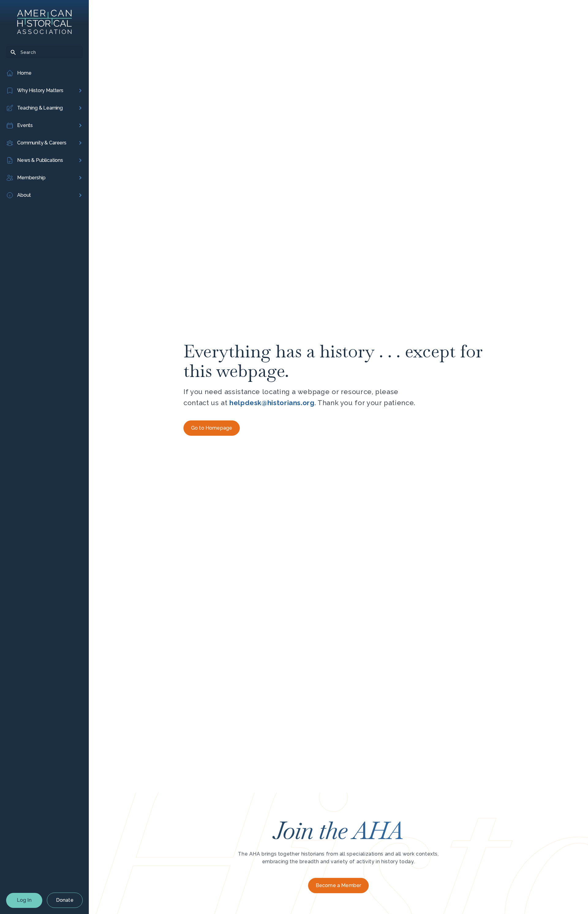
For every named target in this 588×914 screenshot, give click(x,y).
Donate (65, 900)
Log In (24, 900)
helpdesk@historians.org (272, 403)
